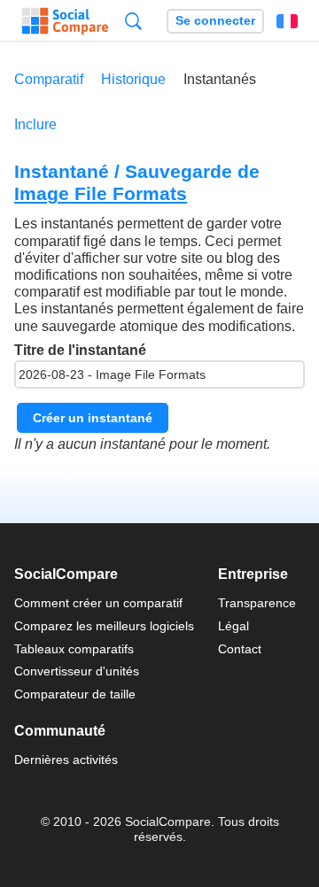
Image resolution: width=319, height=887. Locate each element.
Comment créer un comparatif (98, 603)
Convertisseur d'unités (76, 671)
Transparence (257, 603)
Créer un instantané (92, 418)
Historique (133, 79)
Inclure (35, 124)
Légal (233, 626)
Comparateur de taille (75, 694)
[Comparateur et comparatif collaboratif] (65, 21)
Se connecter (215, 20)
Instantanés (219, 79)
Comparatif (48, 79)
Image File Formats (100, 193)
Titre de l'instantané (80, 350)
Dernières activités (66, 759)
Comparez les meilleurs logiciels (104, 626)
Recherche (133, 20)
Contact (239, 649)
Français (287, 21)
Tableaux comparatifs (74, 649)
